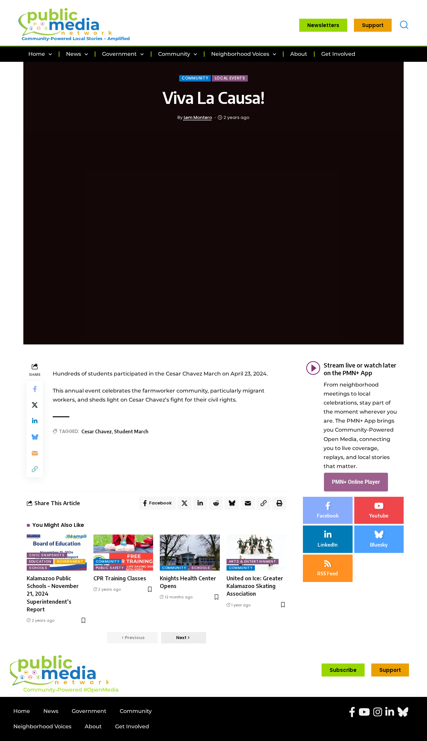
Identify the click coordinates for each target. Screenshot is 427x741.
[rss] (328, 568)
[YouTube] (364, 712)
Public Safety (110, 567)
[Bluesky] (379, 539)
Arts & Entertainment (252, 561)
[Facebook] (328, 510)
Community (195, 78)
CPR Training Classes (119, 578)
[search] (404, 25)
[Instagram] (378, 712)
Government (70, 561)
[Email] (35, 453)
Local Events (230, 78)
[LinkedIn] (328, 539)
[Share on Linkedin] (35, 421)
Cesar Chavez (96, 431)
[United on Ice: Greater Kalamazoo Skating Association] (257, 553)
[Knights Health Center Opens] (190, 553)
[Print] (279, 503)
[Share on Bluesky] (35, 437)
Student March (131, 431)
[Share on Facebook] (35, 389)
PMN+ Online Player (356, 482)
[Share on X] (35, 405)
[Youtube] (379, 510)
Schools (38, 567)
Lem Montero (198, 117)
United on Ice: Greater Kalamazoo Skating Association (255, 586)
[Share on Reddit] (216, 503)
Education (40, 561)
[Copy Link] (35, 469)
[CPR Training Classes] (123, 553)
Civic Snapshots (47, 555)
